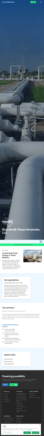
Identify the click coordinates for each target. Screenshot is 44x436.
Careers (5, 384)
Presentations (19, 422)
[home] (8, 2)
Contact (33, 2)
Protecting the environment (9, 420)
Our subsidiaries (7, 401)
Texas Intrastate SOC (8, 359)
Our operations (6, 399)
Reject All (27, 432)
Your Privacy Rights (7, 432)
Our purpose (6, 393)
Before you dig (32, 395)
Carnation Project (19, 404)
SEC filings (18, 420)
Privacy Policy (29, 429)
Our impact (6, 395)
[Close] (39, 425)
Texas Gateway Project (21, 406)
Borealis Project (19, 408)
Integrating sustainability (8, 418)
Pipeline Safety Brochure (9, 363)
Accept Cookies (36, 432)
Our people (6, 397)
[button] (37, 2)
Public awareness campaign (34, 397)
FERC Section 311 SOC (8, 361)
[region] (21, 429)
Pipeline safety (32, 393)
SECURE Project (19, 402)
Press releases (19, 418)
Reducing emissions (7, 422)
